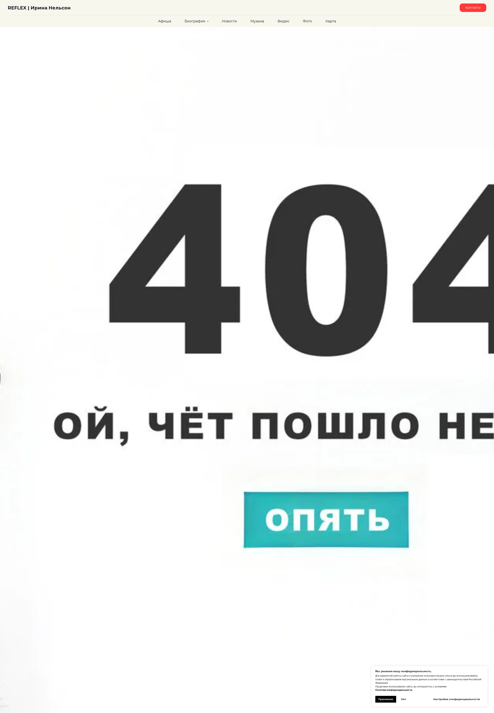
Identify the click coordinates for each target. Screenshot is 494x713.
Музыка (257, 21)
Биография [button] (195, 21)
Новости (229, 21)
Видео (283, 21)
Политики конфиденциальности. (394, 690)
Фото (307, 21)
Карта (331, 21)
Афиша (164, 21)
